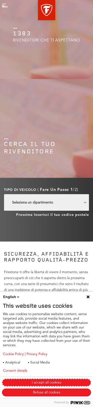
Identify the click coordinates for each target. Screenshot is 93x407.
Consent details (15, 370)
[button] (46, 10)
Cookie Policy (13, 354)
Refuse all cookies (46, 392)
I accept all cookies (46, 382)
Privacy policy (51, 370)
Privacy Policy (37, 354)
